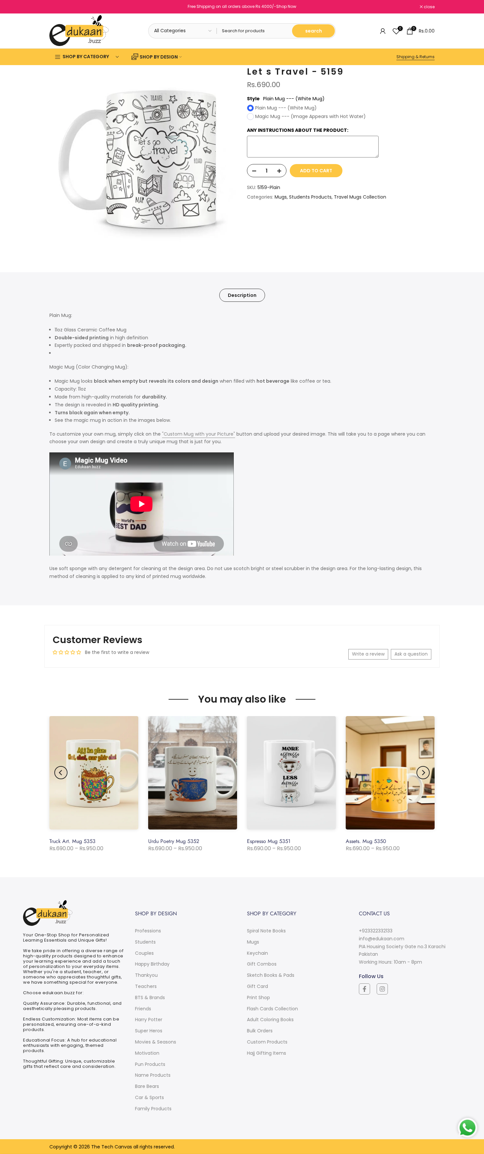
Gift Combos (262, 964)
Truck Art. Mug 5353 (72, 841)
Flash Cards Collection (272, 1008)
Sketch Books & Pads (270, 975)
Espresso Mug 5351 (268, 841)
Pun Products (150, 1064)
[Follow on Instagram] (382, 989)
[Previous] (60, 772)
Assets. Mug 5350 (366, 841)
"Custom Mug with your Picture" (198, 434)
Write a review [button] (368, 654)
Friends (143, 1008)
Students (145, 942)
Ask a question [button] (411, 654)
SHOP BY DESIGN (159, 57)
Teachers (146, 986)
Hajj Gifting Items (266, 1053)
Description (242, 295)
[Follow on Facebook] (364, 989)
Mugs (281, 197)
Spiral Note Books (266, 930)
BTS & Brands (150, 997)
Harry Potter (148, 1019)
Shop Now (286, 6)
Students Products (310, 197)
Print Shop (258, 997)
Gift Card (257, 986)
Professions (148, 930)
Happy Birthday (152, 964)
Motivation (147, 1053)
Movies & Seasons (155, 1042)
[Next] (423, 772)
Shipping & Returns (415, 57)
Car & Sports (149, 1097)
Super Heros (148, 1030)
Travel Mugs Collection (360, 197)
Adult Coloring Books (270, 1019)
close (58, 7)
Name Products (153, 1075)
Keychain (257, 953)
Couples (144, 953)
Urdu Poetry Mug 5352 (173, 841)
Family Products (153, 1108)
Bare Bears (147, 1086)
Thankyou (146, 975)
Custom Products (267, 1042)
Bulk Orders (260, 1030)
